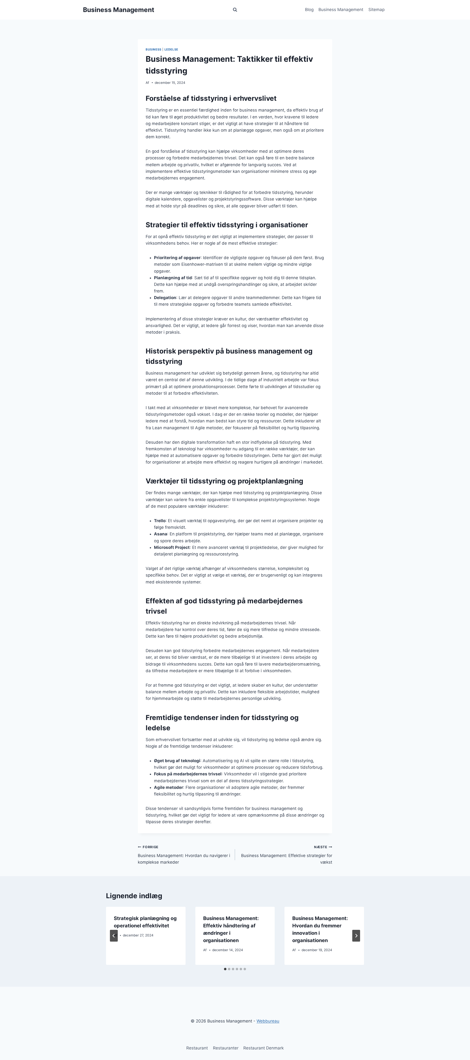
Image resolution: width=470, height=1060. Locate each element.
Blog (309, 9)
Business (154, 49)
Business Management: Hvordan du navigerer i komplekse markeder (184, 855)
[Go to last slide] (114, 936)
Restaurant (197, 1048)
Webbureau (268, 1021)
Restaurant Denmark (263, 1048)
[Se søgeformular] (235, 9)
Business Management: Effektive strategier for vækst (286, 855)
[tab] (225, 969)
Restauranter (225, 1048)
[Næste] (356, 936)
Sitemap (376, 9)
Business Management (340, 9)
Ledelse (171, 49)
